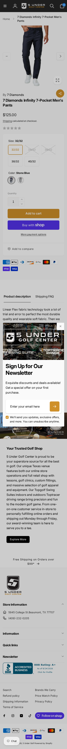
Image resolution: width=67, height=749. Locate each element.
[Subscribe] (55, 406)
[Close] (60, 326)
